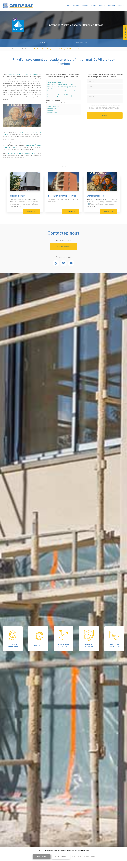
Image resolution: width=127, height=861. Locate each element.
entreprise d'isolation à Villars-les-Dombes (23, 74)
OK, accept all (42, 856)
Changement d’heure (95, 195)
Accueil (67, 5)
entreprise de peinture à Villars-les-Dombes (21, 153)
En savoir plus (31, 211)
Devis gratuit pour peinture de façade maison (60, 84)
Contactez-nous (81, 43)
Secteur (17, 49)
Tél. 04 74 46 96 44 (45, 43)
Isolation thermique (18, 195)
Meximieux (50, 110)
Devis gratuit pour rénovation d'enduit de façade (60, 95)
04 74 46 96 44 (65, 240)
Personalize (77, 856)
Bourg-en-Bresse (52, 108)
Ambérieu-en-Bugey (53, 106)
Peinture (102, 5)
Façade (93, 5)
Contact (121, 5)
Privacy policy (90, 856)
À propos (76, 5)
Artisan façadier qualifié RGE (55, 82)
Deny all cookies (61, 856)
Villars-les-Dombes (26, 49)
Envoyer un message (63, 246)
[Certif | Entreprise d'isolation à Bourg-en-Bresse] (18, 5)
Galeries (111, 5)
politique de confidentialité (110, 110)
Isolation (85, 5)
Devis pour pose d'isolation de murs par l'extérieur (61, 97)
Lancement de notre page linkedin (62, 195)
